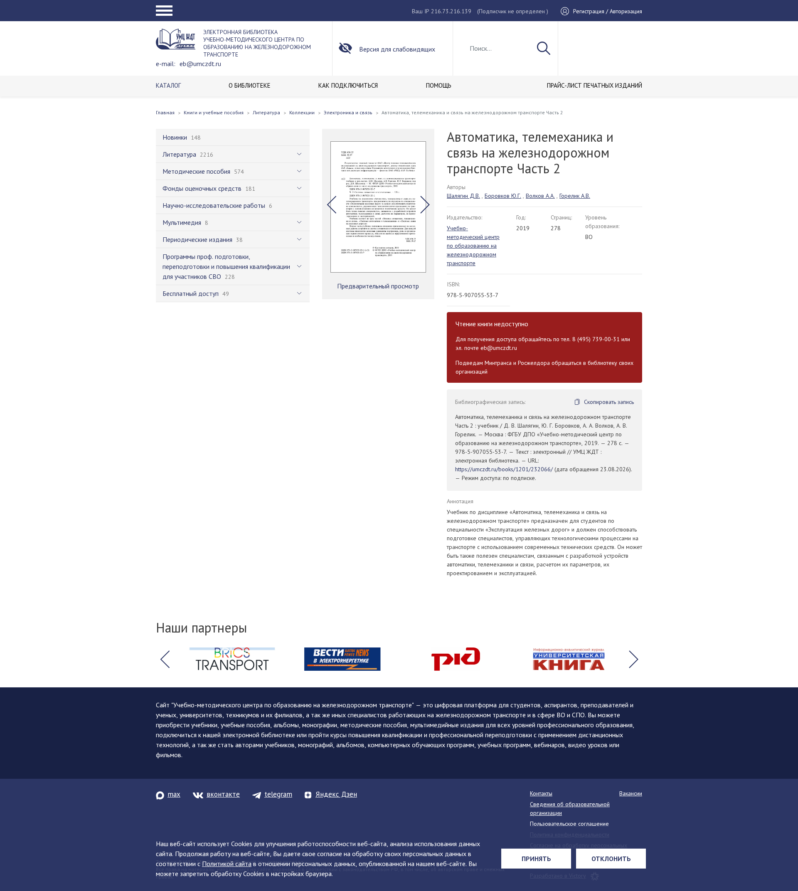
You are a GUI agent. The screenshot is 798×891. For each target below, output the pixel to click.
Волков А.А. (540, 195)
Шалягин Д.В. (463, 195)
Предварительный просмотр (378, 286)
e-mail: (165, 63)
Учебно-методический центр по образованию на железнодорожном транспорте (473, 245)
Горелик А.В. (574, 195)
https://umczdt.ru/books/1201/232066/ (504, 469)
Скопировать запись (609, 402)
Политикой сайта (226, 863)
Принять (536, 858)
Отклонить (611, 858)
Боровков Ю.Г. (503, 195)
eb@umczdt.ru (200, 63)
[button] (331, 205)
